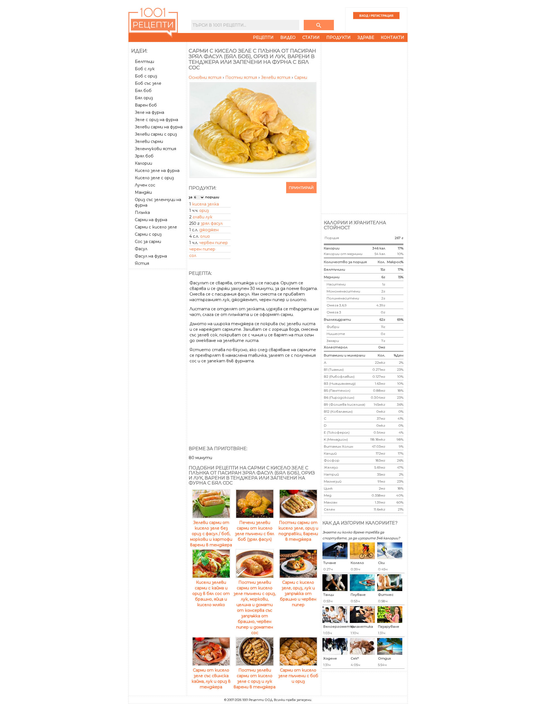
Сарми (300, 77)
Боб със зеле (148, 83)
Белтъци (144, 61)
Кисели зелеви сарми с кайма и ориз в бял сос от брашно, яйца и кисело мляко (211, 593)
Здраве (365, 37)
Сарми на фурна (151, 219)
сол (192, 255)
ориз (204, 210)
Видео (288, 37)
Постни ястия (241, 77)
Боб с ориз (146, 76)
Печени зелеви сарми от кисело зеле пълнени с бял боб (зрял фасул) (254, 531)
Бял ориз (144, 97)
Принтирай (301, 187)
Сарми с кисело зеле (156, 227)
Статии (311, 37)
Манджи (143, 192)
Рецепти (263, 37)
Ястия (142, 263)
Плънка (142, 212)
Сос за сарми (148, 241)
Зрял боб (144, 156)
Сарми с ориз (148, 234)
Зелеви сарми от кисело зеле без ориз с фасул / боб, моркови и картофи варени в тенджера (211, 533)
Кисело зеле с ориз (154, 177)
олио (205, 236)
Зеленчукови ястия (155, 148)
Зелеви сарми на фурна (159, 126)
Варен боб (146, 105)
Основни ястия (205, 77)
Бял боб (143, 90)
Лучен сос (145, 185)
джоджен (209, 229)
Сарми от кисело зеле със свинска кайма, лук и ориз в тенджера (211, 678)
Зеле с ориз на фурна (156, 119)
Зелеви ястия (276, 77)
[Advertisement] (158, 355)
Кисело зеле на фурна (157, 170)
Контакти (392, 37)
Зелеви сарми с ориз (156, 134)
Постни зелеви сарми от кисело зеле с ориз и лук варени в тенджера (255, 678)
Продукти (338, 37)
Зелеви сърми (149, 141)
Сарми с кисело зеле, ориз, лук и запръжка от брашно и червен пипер (298, 593)
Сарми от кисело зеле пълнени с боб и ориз (298, 676)
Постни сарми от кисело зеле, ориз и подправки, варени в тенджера (298, 531)
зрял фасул (212, 223)
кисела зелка (205, 204)
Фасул (141, 248)
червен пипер (213, 242)
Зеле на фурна (149, 112)
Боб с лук (145, 68)
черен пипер (202, 249)
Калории (143, 163)
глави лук (202, 216)
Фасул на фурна (151, 256)
